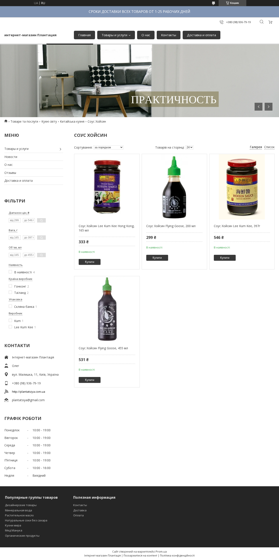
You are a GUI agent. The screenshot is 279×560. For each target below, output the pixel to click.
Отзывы (10, 173)
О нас (145, 35)
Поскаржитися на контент (140, 555)
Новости (10, 157)
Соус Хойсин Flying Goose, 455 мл (103, 348)
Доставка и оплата (201, 35)
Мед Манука (13, 530)
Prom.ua (161, 551)
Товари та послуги (24, 121)
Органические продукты (22, 536)
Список (269, 147)
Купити (89, 262)
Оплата (78, 515)
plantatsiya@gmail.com (28, 400)
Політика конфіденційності (177, 555)
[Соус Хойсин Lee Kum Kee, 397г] (241, 186)
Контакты (168, 35)
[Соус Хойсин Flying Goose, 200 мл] (174, 186)
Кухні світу (49, 121)
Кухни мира (13, 525)
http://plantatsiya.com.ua (28, 392)
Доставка (80, 510)
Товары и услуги (114, 35)
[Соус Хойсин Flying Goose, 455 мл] (106, 309)
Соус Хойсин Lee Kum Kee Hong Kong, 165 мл (106, 228)
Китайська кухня (72, 121)
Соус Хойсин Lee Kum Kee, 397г (237, 226)
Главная (84, 35)
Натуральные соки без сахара (26, 520)
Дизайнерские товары (21, 505)
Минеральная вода (18, 510)
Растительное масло (19, 515)
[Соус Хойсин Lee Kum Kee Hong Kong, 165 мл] (106, 186)
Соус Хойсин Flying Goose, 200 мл (171, 226)
